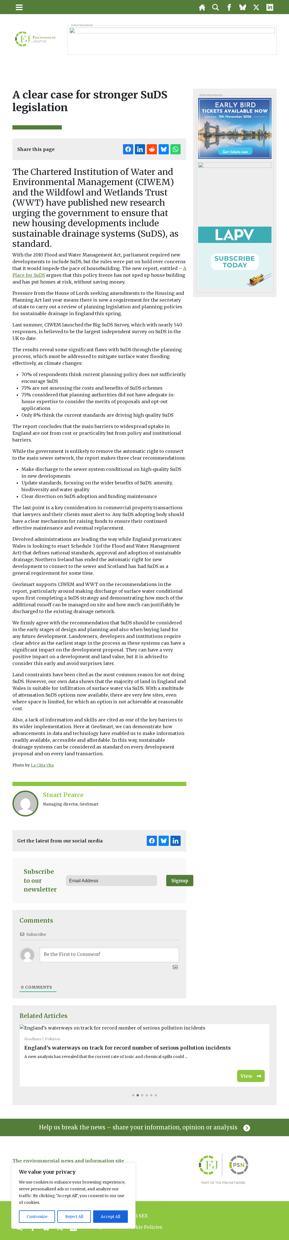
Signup (179, 880)
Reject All (74, 1216)
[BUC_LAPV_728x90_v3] (172, 40)
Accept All (110, 1216)
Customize (37, 1216)
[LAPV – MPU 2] (234, 257)
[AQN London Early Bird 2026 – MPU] (234, 128)
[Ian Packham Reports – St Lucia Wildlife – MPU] (234, 192)
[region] (73, 1196)
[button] (133, 1095)
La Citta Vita (42, 765)
